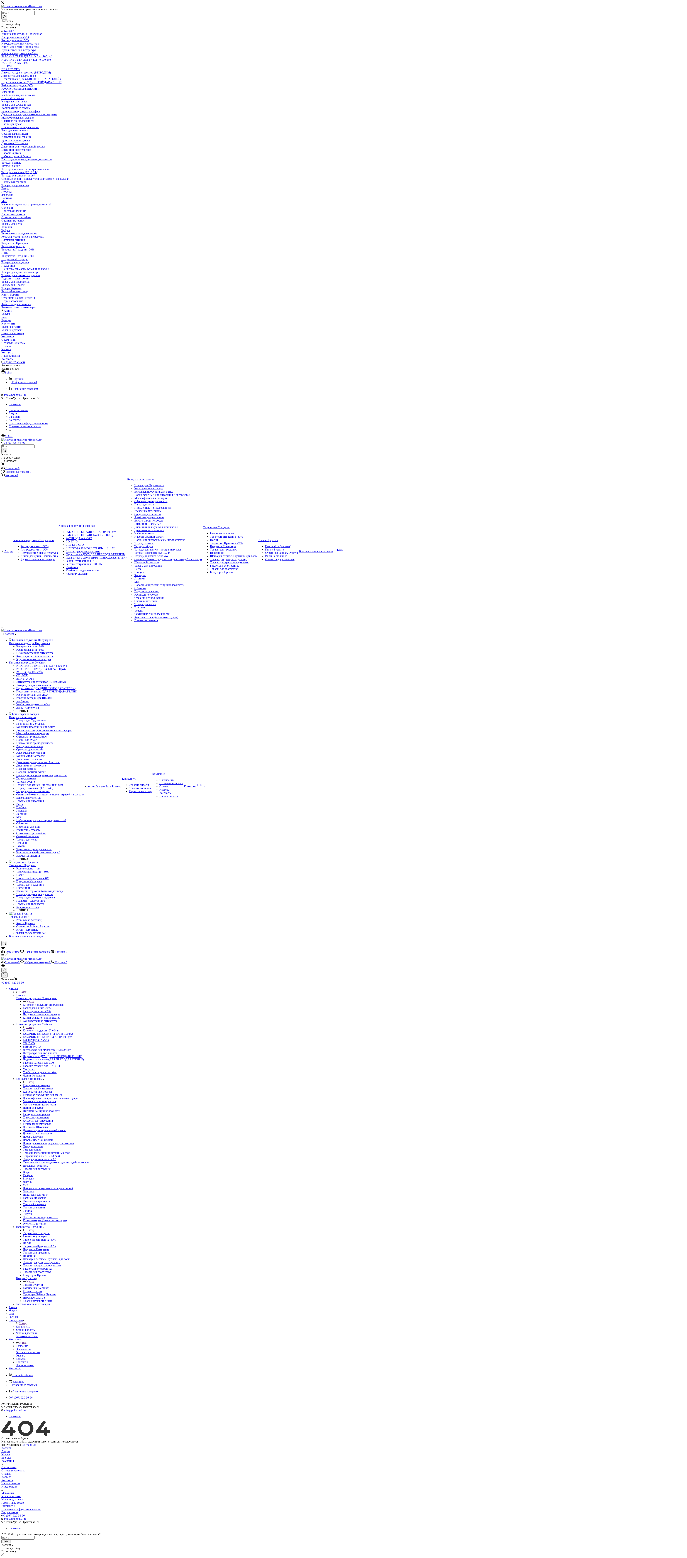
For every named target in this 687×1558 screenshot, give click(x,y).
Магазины (7, 1493)
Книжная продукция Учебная (41, 1030)
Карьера (6, 1476)
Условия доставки (12, 1499)
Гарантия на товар (12, 1502)
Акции (5, 1451)
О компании (8, 1467)
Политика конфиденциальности (21, 1509)
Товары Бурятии (33, 1284)
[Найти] (4, 17)
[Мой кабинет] (3, 948)
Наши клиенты (10, 1483)
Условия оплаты (11, 1496)
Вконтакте (15, 404)
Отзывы (6, 1473)
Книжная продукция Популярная (43, 1004)
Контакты (7, 1480)
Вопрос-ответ (9, 1512)
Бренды (6, 1457)
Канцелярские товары (36, 1085)
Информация (9, 1486)
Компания (22, 1345)
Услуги (5, 1454)
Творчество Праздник (36, 1233)
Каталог (21, 995)
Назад (22, 991)
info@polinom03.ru (15, 394)
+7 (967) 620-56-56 (13, 362)
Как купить (23, 1326)
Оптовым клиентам (13, 1470)
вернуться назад (11, 1444)
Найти (6, 1541)
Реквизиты (8, 1505)
